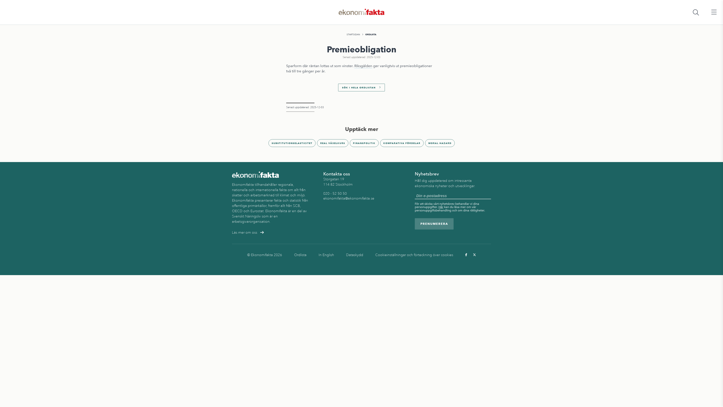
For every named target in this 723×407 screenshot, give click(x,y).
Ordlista (370, 34)
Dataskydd (354, 255)
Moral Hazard (439, 143)
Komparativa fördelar (401, 143)
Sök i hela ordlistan (359, 87)
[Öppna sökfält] (696, 12)
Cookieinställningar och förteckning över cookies (414, 255)
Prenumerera (434, 224)
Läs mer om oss (244, 232)
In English (326, 255)
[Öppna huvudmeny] (714, 12)
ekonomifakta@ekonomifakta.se (348, 198)
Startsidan (353, 34)
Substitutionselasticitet (292, 143)
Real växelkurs (332, 143)
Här (441, 207)
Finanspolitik (364, 143)
